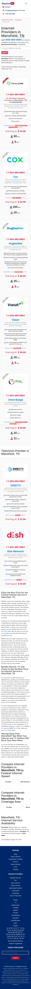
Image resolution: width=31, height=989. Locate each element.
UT (8, 938)
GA (23, 928)
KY (16, 930)
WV (20, 938)
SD (19, 936)
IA (7, 930)
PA (15, 936)
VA (11, 938)
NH (15, 934)
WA (15, 938)
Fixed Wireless (15, 920)
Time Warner (15, 915)
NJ (17, 934)
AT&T (15, 867)
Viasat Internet (15, 857)
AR (10, 928)
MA (20, 930)
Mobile (15, 910)
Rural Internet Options (15, 941)
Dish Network (15, 551)
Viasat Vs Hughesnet (15, 943)
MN (13, 932)
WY (23, 938)
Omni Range (15, 399)
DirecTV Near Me (15, 896)
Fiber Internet (15, 883)
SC (17, 936)
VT (13, 938)
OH (8, 936)
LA (18, 930)
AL (7, 928)
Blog (15, 854)
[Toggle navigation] (26, 3)
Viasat (15, 319)
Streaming (15, 893)
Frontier (15, 913)
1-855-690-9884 (10, 14)
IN (12, 930)
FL (21, 928)
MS (19, 932)
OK (10, 936)
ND (10, 934)
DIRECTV (15, 485)
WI (18, 938)
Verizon (15, 862)
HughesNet (15, 243)
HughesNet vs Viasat (15, 859)
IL (10, 930)
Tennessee (18, 20)
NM (19, 934)
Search (5, 52)
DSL (15, 880)
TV (15, 902)
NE (12, 934)
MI (11, 932)
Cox (15, 176)
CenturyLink (16, 102)
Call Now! (8, 7)
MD (23, 930)
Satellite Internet (15, 878)
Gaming (15, 869)
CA (14, 928)
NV (21, 934)
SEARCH (15, 958)
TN (21, 936)
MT (22, 932)
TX (23, 936)
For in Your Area (15, 10)
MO (16, 932)
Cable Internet (15, 885)
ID (9, 930)
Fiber (15, 923)
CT (18, 928)
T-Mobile (16, 908)
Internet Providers (7, 20)
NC (7, 934)
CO (16, 928)
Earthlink (15, 918)
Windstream (15, 905)
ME (9, 932)
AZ (12, 928)
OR (12, 936)
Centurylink (15, 891)
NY (24, 934)
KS (14, 930)
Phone (15, 900)
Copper (15, 926)
